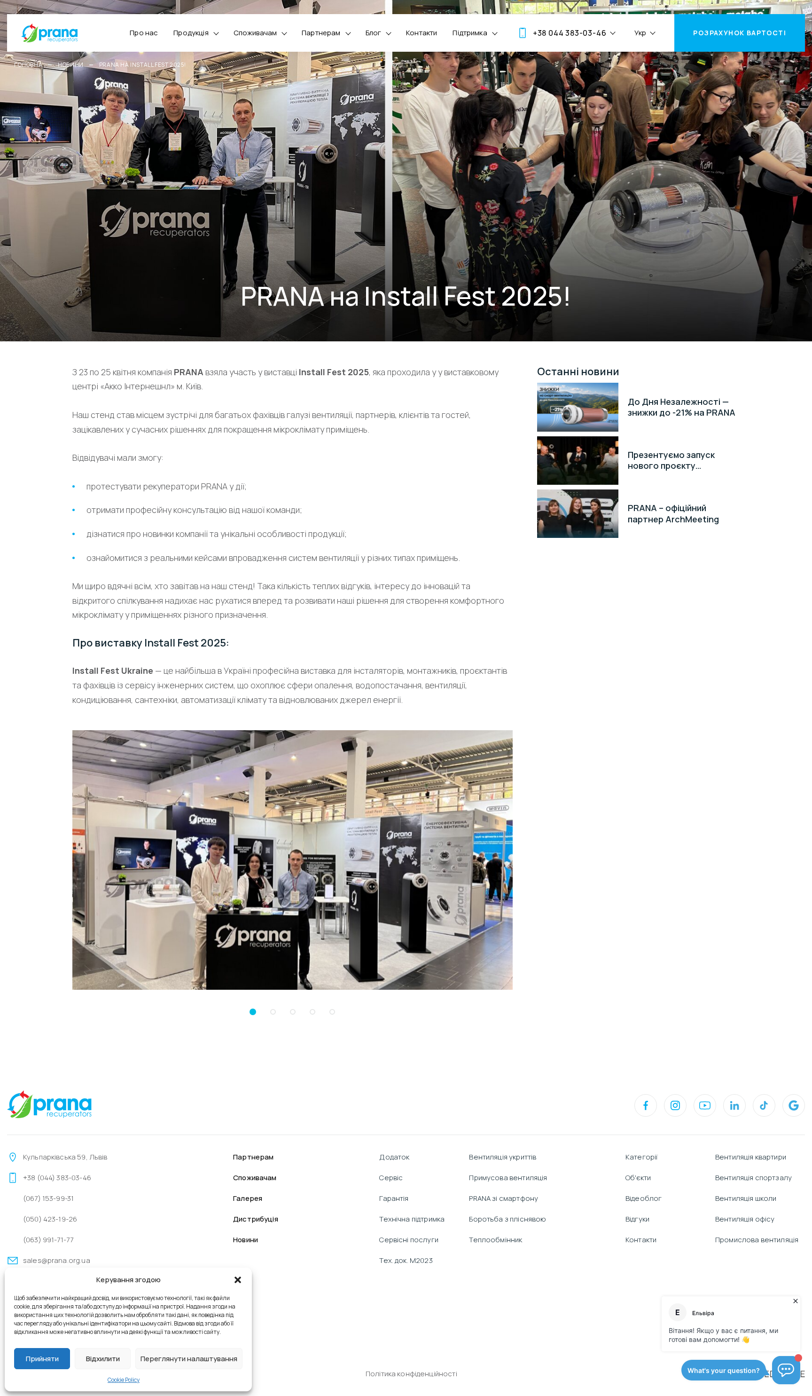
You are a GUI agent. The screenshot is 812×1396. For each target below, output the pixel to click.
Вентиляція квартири (750, 1157)
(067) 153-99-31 (48, 1198)
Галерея (247, 1198)
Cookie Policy (124, 1380)
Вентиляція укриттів (502, 1157)
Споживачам (255, 33)
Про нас (144, 33)
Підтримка (470, 33)
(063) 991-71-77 (48, 1240)
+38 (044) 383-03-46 (57, 1178)
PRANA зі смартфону (503, 1198)
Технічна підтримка (412, 1219)
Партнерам (321, 33)
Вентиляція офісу (744, 1219)
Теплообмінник (495, 1240)
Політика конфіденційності (411, 1374)
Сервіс (391, 1178)
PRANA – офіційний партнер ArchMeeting (673, 513)
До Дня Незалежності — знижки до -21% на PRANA (681, 407)
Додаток (394, 1157)
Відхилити (103, 1359)
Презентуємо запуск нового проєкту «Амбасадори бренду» (676, 461)
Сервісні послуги (408, 1240)
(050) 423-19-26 (50, 1219)
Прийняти (42, 1359)
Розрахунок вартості (739, 32)
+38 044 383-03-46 (570, 33)
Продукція (190, 33)
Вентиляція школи (745, 1198)
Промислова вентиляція (756, 1240)
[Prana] (49, 33)
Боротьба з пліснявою (507, 1219)
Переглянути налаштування (189, 1359)
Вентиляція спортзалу (753, 1178)
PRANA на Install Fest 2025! (142, 65)
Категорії (641, 1157)
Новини (71, 65)
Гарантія (393, 1198)
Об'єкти (638, 1178)
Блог (374, 33)
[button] (237, 1280)
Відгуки (637, 1219)
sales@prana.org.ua (56, 1260)
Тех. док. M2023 (405, 1260)
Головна (28, 65)
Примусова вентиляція (508, 1178)
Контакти (421, 33)
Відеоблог (643, 1198)
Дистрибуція (255, 1219)
